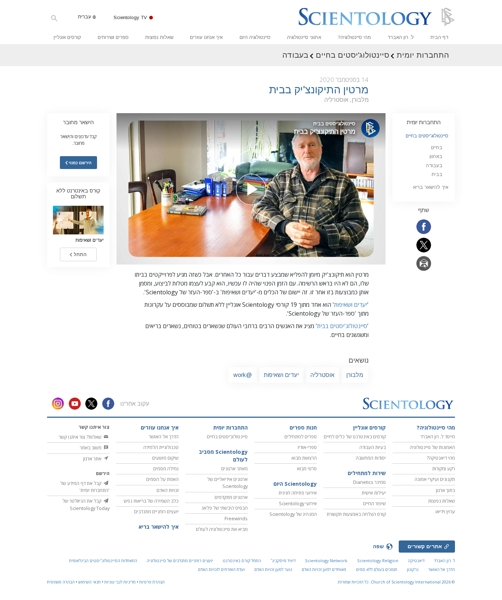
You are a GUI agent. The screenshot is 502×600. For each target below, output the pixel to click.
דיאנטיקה (416, 560)
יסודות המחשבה (371, 458)
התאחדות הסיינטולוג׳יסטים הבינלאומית (103, 560)
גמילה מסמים (166, 468)
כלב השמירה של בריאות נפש (151, 500)
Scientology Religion (377, 560)
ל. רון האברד (400, 37)
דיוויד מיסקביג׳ (282, 560)
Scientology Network (326, 560)
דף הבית (439, 37)
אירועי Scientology (298, 503)
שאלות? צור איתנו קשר (81, 437)
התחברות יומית (424, 122)
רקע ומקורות (443, 468)
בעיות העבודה (372, 447)
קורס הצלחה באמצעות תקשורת (356, 514)
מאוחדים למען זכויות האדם (324, 569)
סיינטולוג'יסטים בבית (342, 326)
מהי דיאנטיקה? (441, 458)
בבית (436, 174)
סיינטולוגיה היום (255, 37)
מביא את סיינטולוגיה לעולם (222, 529)
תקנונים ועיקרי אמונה (435, 479)
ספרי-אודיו (307, 447)
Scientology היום (295, 483)
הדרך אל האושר (164, 436)
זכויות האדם (168, 490)
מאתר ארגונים (234, 468)
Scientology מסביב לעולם (223, 455)
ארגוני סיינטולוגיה (304, 37)
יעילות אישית (374, 492)
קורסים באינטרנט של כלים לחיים (355, 436)
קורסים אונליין (67, 37)
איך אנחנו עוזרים (206, 37)
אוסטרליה (322, 375)
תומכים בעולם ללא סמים (376, 569)
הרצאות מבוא (304, 458)
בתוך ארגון (445, 490)
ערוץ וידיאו (445, 511)
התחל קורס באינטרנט (242, 560)
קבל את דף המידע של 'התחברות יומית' (85, 486)
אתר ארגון (93, 458)
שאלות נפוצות (159, 37)
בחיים (436, 147)
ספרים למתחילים (300, 436)
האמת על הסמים (162, 479)
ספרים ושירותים (113, 37)
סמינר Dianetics (369, 482)
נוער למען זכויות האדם (273, 569)
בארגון (436, 156)
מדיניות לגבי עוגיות (120, 582)
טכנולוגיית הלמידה (161, 447)
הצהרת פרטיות (152, 582)
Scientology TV (130, 17)
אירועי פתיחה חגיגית (298, 492)
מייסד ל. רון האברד (437, 436)
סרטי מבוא (307, 468)
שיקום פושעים (165, 458)
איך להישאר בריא (430, 187)
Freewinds (236, 518)
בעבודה (434, 165)
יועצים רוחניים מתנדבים (156, 511)
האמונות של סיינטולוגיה (432, 447)
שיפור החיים (374, 503)
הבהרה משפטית (61, 582)
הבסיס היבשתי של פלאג (225, 507)
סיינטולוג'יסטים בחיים (427, 136)
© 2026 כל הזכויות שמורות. (396, 582)
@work (242, 375)
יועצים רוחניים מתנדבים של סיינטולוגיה (180, 560)
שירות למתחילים (367, 473)
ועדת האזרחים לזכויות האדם (221, 569)
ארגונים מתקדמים (231, 497)
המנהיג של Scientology (293, 514)
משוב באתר (91, 447)
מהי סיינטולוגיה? (354, 37)
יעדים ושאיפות (350, 305)
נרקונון (413, 569)
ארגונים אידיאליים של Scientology (227, 482)
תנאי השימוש (89, 582)
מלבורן (354, 375)
